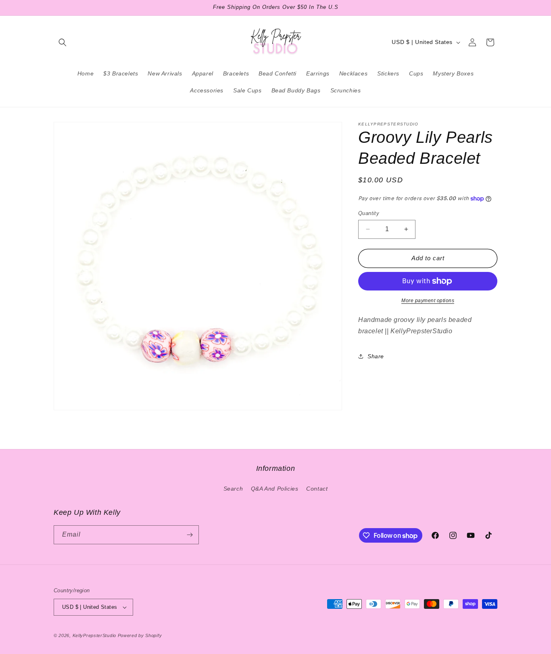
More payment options (427, 300)
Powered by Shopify (140, 635)
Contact (317, 488)
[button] (62, 42)
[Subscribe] (189, 534)
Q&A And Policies (274, 488)
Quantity (368, 213)
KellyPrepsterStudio (94, 635)
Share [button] (375, 356)
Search (233, 488)
